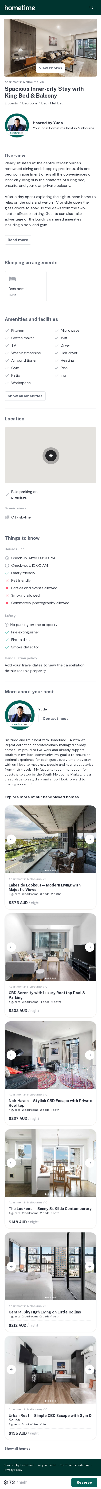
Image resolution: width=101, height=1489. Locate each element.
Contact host (55, 718)
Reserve (84, 1482)
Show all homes (17, 1448)
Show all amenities (25, 395)
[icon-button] (91, 7)
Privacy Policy (13, 1470)
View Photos (50, 68)
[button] (11, 839)
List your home (46, 1465)
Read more (18, 239)
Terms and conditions (74, 1465)
